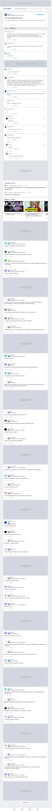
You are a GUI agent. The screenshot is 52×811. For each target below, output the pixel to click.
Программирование (15, 485)
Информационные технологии (16, 15)
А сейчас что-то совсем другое (18, 438)
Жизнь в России (14, 373)
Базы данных (13, 310)
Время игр (12, 382)
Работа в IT (13, 549)
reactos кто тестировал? (12, 194)
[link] (14, 210)
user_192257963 (9, 192)
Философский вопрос (15, 493)
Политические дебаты (15, 327)
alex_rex (7, 185)
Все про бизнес (14, 661)
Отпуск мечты (13, 421)
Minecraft (12, 365)
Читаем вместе (14, 633)
